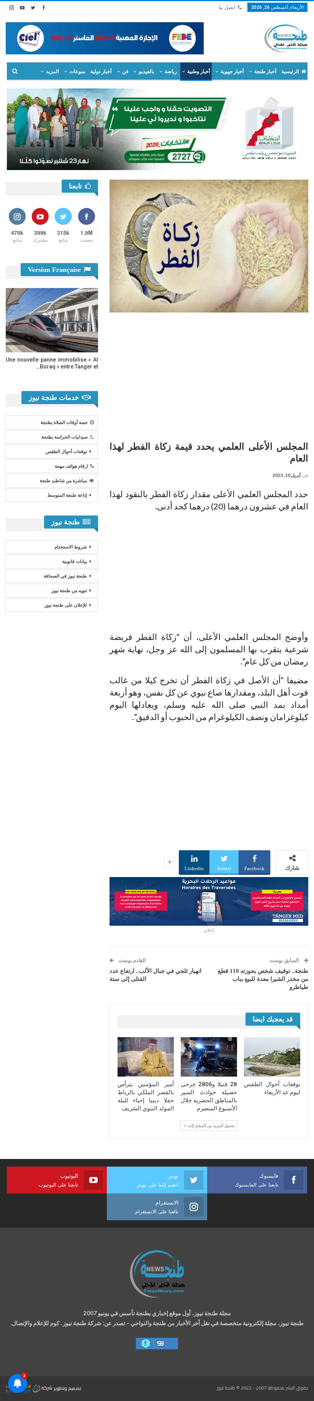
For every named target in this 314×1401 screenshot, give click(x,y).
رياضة (171, 71)
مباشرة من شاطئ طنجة (63, 480)
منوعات (77, 71)
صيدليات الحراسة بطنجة (64, 437)
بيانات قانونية (74, 561)
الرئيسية (290, 71)
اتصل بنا (227, 7)
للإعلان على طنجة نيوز (65, 605)
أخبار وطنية (198, 71)
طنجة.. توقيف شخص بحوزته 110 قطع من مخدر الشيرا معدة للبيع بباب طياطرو (263, 979)
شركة (47, 1387)
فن (125, 71)
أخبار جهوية (232, 71)
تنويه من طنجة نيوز (69, 590)
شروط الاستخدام (70, 547)
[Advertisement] (209, 373)
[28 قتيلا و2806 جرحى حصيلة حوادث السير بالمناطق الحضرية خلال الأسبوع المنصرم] (209, 1057)
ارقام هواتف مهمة (71, 466)
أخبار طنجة (265, 71)
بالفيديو (146, 71)
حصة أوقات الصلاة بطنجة (64, 422)
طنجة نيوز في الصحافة (65, 576)
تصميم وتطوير (67, 1387)
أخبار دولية (101, 71)
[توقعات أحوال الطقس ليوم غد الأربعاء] (272, 1057)
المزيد (52, 71)
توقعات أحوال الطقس (66, 451)
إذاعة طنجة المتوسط (67, 495)
